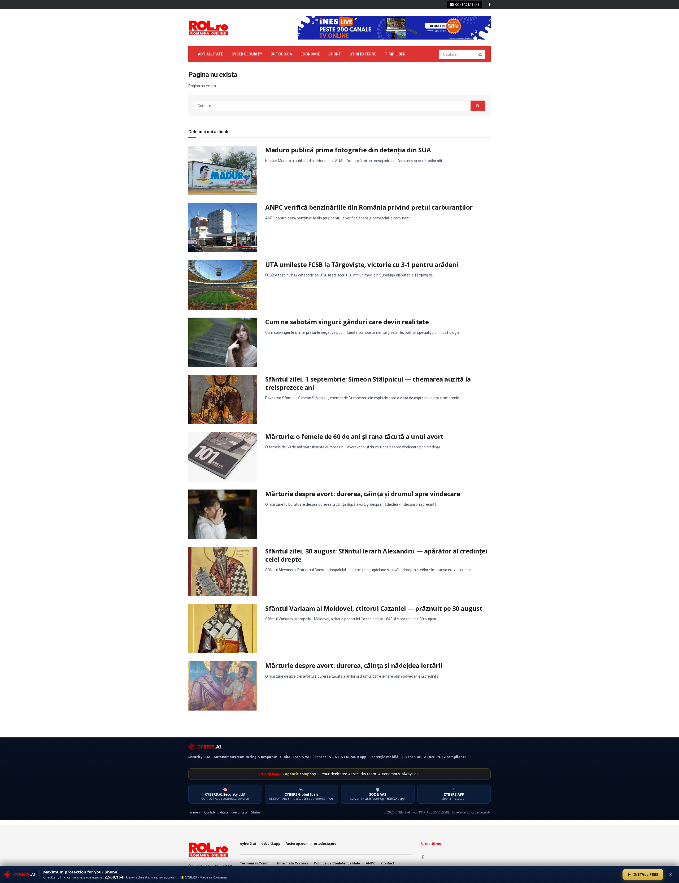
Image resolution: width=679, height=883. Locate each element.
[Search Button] (480, 54)
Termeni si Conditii (256, 863)
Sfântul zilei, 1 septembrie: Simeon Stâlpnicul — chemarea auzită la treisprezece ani (368, 383)
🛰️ (301, 794)
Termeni (194, 812)
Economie (310, 54)
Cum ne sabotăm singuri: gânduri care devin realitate (347, 321)
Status (255, 812)
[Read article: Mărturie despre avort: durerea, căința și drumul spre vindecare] (222, 514)
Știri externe (363, 54)
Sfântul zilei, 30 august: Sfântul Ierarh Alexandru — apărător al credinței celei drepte (376, 555)
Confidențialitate (216, 812)
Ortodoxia (281, 54)
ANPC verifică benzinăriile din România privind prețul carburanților (369, 207)
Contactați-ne (466, 4)
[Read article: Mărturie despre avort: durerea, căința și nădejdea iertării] (222, 686)
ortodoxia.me (325, 844)
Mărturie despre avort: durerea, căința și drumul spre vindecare (362, 493)
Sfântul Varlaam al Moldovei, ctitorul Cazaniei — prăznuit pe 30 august (373, 608)
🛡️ (377, 794)
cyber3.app (270, 844)
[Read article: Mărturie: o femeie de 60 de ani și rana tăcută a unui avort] (222, 457)
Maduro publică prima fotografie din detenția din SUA (348, 149)
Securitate (239, 812)
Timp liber (395, 54)
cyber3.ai (248, 844)
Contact (387, 863)
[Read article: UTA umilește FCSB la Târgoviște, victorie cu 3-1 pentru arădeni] (222, 285)
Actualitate (210, 54)
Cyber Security (247, 54)
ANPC (371, 863)
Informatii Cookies (292, 863)
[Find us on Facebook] (490, 4)
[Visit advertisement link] (394, 28)
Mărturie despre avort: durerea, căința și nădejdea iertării (354, 665)
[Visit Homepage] (208, 27)
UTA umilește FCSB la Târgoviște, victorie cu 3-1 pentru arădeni (361, 264)
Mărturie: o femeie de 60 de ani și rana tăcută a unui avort (354, 436)
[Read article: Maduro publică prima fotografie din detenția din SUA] (222, 170)
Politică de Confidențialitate (337, 863)
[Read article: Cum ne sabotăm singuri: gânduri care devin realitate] (222, 342)
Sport (334, 54)
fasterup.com (297, 844)
